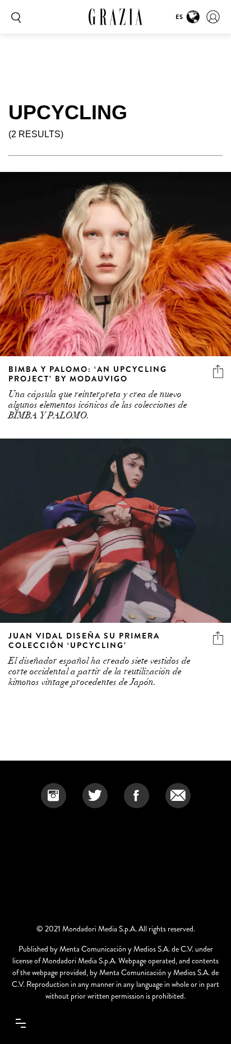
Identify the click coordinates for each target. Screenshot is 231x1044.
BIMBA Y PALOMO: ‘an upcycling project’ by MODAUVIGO (87, 373)
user (213, 17)
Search (14, 17)
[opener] (20, 1024)
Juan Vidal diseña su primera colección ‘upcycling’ (84, 640)
